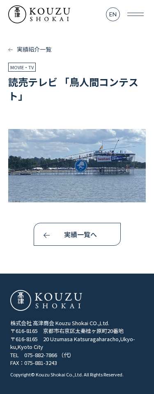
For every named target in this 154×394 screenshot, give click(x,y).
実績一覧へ (80, 234)
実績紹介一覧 (33, 49)
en (113, 14)
